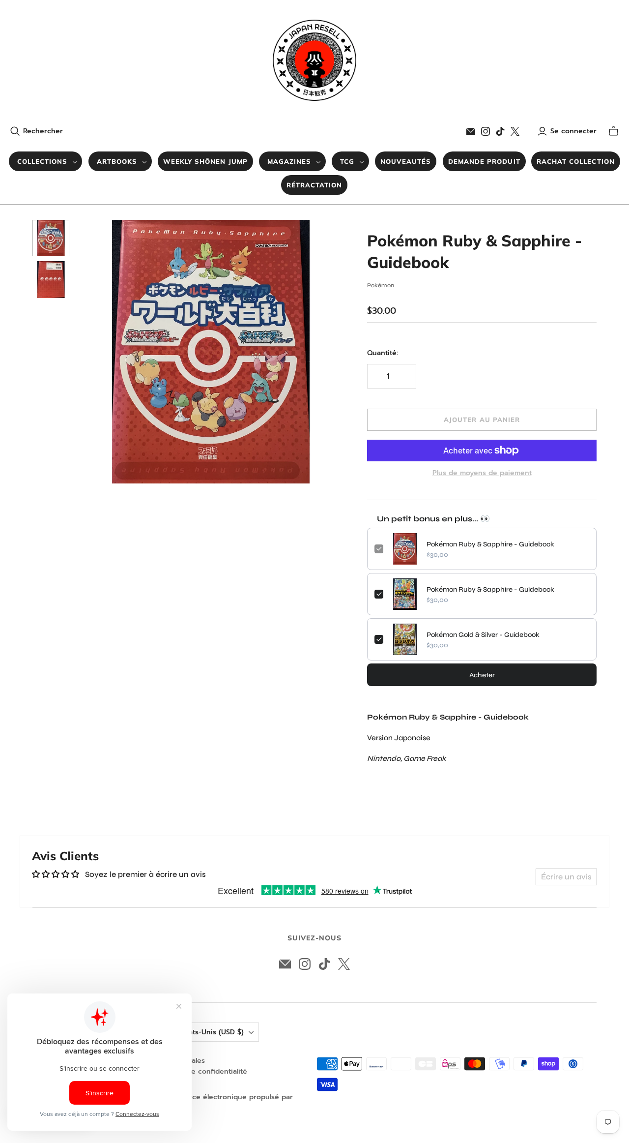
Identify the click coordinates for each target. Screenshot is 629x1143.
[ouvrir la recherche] (15, 131)
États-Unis (213, 1032)
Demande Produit (484, 161)
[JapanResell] (314, 60)
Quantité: (382, 353)
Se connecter (573, 131)
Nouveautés (405, 161)
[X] (515, 131)
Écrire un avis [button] (566, 876)
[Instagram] (485, 131)
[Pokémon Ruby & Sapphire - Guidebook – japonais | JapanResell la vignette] (50, 238)
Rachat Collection (576, 161)
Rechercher (43, 131)
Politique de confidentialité (201, 1071)
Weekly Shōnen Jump (205, 161)
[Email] (470, 131)
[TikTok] (500, 131)
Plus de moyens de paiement (482, 473)
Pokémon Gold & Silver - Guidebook (483, 635)
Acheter (482, 675)
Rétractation (314, 185)
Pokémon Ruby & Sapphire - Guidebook (490, 544)
